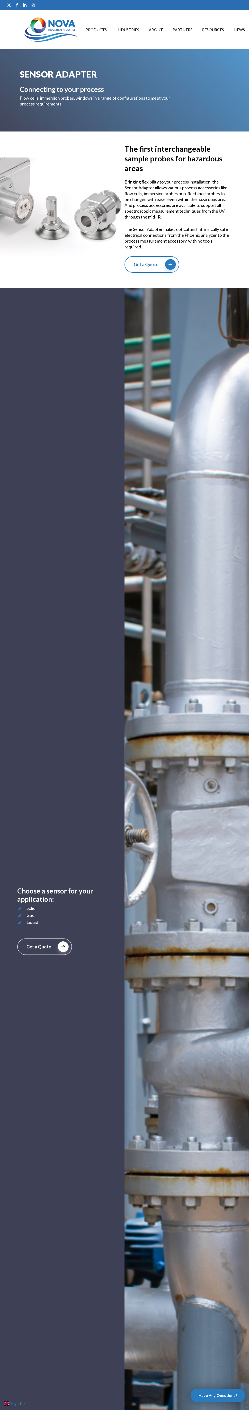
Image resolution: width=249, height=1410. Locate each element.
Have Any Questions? (217, 1395)
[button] (151, 264)
